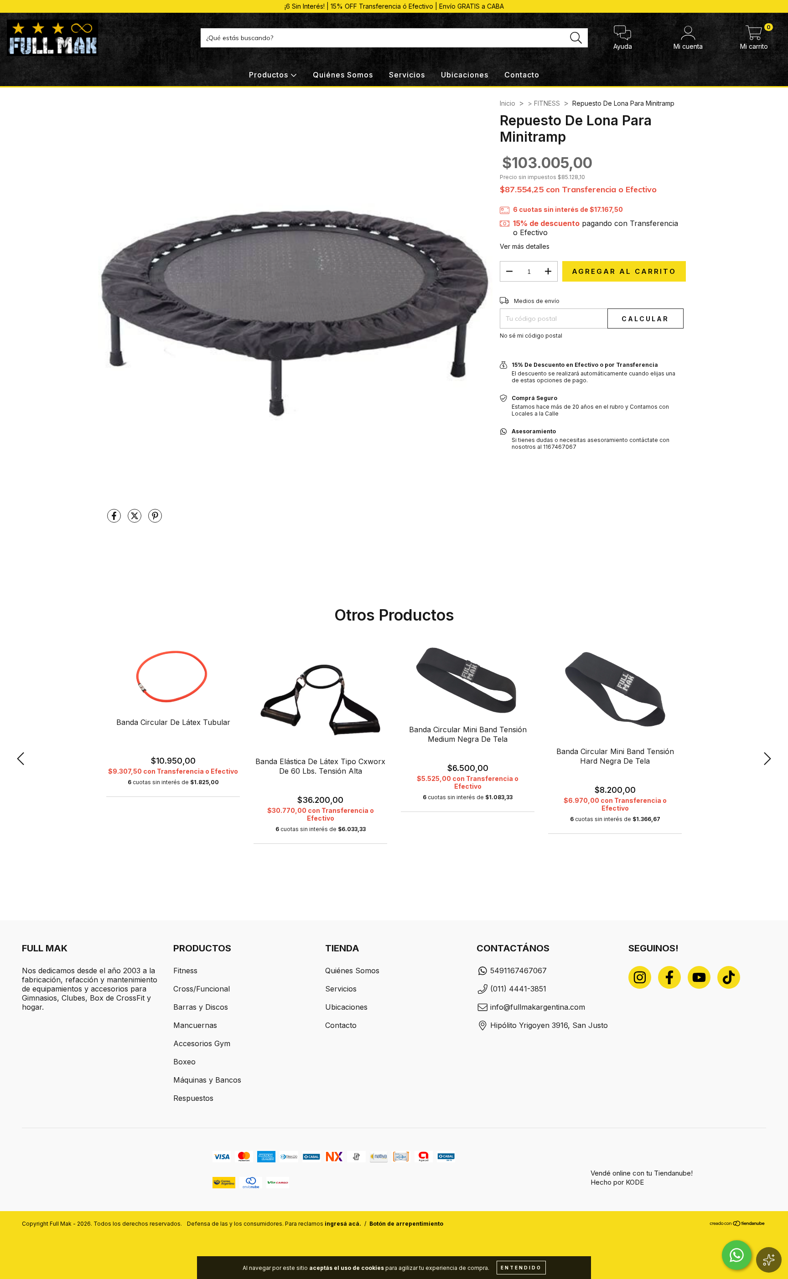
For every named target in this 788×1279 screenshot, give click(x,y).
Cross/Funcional (201, 988)
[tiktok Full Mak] (728, 977)
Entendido (521, 1267)
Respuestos (193, 1098)
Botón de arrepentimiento (406, 1223)
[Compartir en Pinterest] (155, 519)
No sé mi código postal (531, 335)
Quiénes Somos (343, 74)
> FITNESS (544, 103)
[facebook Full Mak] (669, 977)
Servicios (407, 74)
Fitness (185, 970)
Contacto (521, 74)
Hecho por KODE (617, 1182)
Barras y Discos (200, 1007)
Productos (269, 74)
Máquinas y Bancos (207, 1079)
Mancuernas (195, 1025)
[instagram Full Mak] (639, 977)
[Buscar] (576, 38)
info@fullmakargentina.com (537, 1007)
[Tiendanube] (737, 1224)
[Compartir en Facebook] (115, 519)
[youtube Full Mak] (699, 977)
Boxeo (184, 1061)
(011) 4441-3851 (518, 988)
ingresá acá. (343, 1223)
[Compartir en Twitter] (136, 519)
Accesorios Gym (201, 1043)
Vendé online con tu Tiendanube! (642, 1173)
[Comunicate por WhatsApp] (737, 1255)
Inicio (507, 103)
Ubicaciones (464, 74)
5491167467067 (518, 970)
